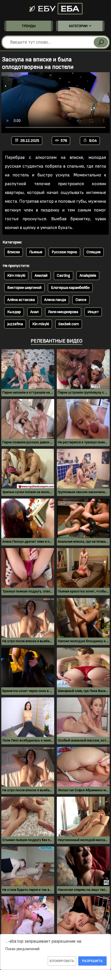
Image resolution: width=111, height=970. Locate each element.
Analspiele (88, 275)
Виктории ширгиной (24, 287)
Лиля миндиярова (63, 311)
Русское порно (64, 252)
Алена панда (55, 299)
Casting (63, 275)
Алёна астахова (21, 299)
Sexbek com (68, 324)
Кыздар (14, 311)
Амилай (41, 275)
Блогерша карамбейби (70, 287)
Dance (80, 299)
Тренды (29, 26)
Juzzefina (15, 324)
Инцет (93, 311)
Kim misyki (16, 275)
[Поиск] (101, 42)
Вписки (13, 252)
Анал (34, 311)
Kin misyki (40, 324)
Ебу (57, 8)
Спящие (93, 252)
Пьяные (35, 252)
